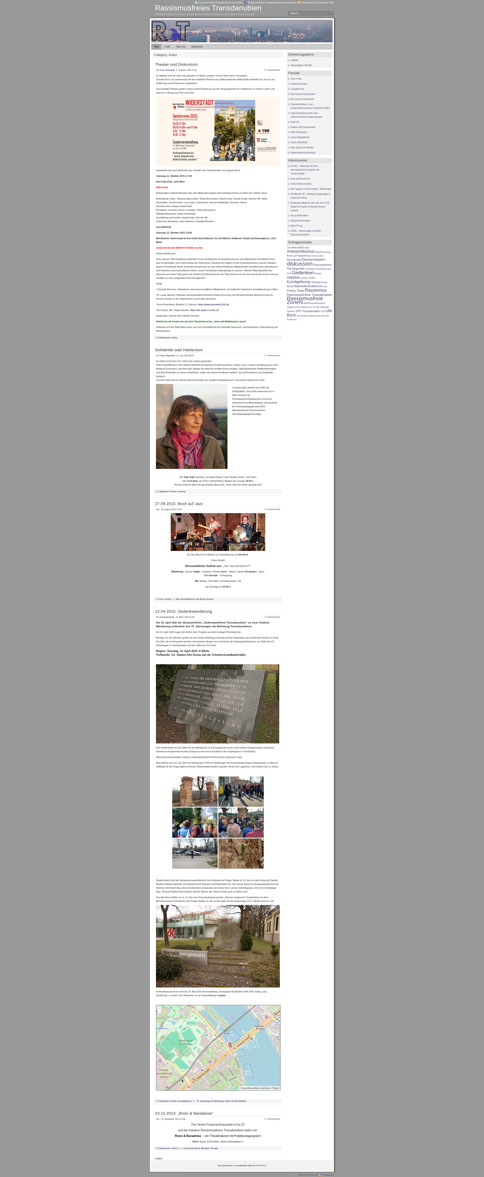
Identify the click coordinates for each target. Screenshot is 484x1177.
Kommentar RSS (325, 2)
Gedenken (164, 1101)
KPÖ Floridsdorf (299, 132)
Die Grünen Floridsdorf (302, 99)
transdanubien (167, 617)
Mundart (205, 1148)
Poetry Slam (295, 290)
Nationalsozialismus (308, 286)
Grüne (317, 273)
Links (167, 46)
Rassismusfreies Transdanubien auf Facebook (272, 2)
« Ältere (158, 1158)
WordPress (261, 1165)
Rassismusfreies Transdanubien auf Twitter (220, 2)
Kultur (174, 337)
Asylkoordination (299, 84)
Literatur (324, 282)
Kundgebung (184, 1101)
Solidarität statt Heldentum (179, 350)
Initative (293, 277)
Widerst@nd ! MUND (301, 65)
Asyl (318, 251)
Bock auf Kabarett (297, 255)
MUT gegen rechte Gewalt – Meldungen (311, 189)
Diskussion (164, 337)
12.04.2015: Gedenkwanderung (183, 611)
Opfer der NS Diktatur (235, 1101)
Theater (214, 1148)
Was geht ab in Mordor (302, 147)
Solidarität (324, 307)
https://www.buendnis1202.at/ (213, 304)
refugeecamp (293, 307)
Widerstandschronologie (303, 152)
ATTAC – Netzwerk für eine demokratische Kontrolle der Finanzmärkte (305, 170)
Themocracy (328, 1175)
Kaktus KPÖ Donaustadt (303, 127)
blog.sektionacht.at (300, 178)
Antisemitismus (301, 251)
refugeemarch (305, 307)
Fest (161, 599)
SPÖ (299, 311)
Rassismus (316, 290)
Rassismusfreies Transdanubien (208, 8)
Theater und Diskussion (176, 64)
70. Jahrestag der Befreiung (210, 1101)
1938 (289, 248)
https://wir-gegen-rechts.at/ (204, 310)
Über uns (180, 46)
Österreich (292, 319)
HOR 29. (295, 122)
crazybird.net (297, 89)
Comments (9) (273, 509)
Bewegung (326, 252)
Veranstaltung (303, 316)
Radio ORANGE (299, 142)
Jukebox (304, 278)
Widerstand (315, 316)
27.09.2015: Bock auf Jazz (179, 503)
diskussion (300, 264)
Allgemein (164, 491)
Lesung (181, 491)
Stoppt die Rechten (300, 220)
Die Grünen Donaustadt (303, 94)
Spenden (291, 311)
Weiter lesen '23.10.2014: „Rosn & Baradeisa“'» (218, 1141)
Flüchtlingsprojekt (323, 269)
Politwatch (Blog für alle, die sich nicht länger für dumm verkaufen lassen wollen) (310, 207)
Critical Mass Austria (301, 184)
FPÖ (289, 273)
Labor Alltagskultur (300, 137)
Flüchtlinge (310, 269)
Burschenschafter (315, 256)
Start (156, 46)
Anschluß (298, 247)
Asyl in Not (296, 78)
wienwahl (325, 316)
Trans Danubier (167, 70)
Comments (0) (273, 70)
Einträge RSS (308, 2)
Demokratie (294, 259)
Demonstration (314, 259)
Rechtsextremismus (314, 303)
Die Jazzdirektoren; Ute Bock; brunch (195, 599)
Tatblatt (294, 60)
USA (323, 311)
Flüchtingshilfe (295, 268)
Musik (290, 286)
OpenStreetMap (250, 1088)
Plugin (275, 1088)
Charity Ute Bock (191, 1148)
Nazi (325, 286)
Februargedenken (322, 264)
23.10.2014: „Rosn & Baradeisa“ (184, 1113)
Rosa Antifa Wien (299, 215)
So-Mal (316, 307)
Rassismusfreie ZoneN (305, 300)
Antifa (306, 248)
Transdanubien (311, 311)
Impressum (197, 46)
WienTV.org (296, 225)
